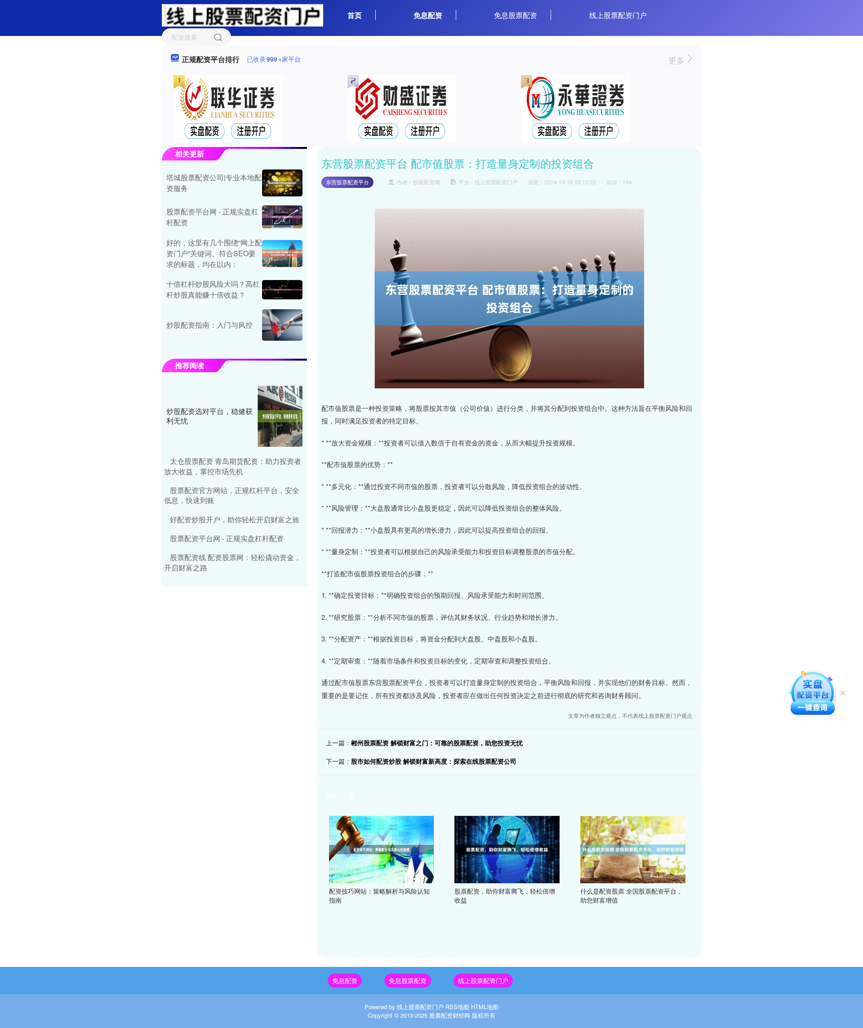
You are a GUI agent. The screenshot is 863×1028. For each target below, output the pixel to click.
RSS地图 (457, 1006)
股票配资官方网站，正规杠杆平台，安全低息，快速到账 (231, 495)
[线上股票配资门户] (242, 14)
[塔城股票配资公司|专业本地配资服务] (282, 182)
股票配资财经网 (449, 1015)
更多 (677, 60)
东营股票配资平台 (347, 182)
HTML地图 (484, 1006)
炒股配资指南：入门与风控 (209, 325)
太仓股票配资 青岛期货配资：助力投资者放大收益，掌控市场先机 (232, 466)
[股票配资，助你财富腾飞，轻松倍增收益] (507, 848)
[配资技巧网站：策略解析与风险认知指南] (381, 848)
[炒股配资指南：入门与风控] (282, 325)
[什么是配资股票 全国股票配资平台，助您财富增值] (632, 848)
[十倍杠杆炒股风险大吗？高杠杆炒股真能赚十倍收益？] (282, 289)
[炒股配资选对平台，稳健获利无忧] (280, 416)
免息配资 (428, 15)
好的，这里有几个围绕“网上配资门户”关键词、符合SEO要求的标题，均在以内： (214, 253)
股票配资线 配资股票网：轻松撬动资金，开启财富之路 (232, 562)
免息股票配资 (515, 15)
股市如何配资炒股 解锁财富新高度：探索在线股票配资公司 (433, 761)
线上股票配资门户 (618, 15)
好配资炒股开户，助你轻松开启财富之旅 (234, 519)
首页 (354, 15)
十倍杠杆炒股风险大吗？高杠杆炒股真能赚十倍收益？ (213, 289)
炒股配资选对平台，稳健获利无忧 (209, 416)
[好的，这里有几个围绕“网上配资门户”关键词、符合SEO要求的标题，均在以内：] (282, 253)
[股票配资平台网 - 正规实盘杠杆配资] (282, 216)
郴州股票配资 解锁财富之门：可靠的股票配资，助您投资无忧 (437, 742)
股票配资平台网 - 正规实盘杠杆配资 (227, 538)
